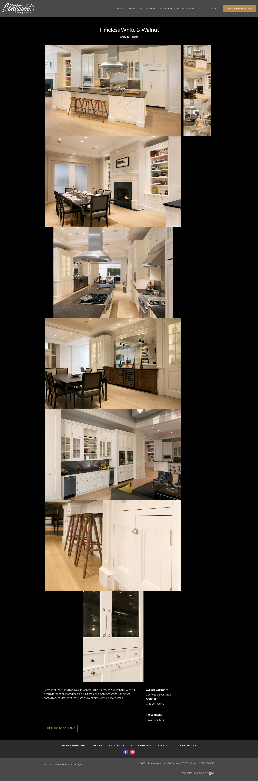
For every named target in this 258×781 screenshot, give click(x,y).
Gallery (150, 8)
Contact (214, 8)
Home (120, 8)
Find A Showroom (239, 8)
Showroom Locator (74, 745)
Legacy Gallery (165, 745)
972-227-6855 (206, 763)
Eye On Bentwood (140, 745)
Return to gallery (61, 728)
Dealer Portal (116, 745)
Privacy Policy (187, 745)
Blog (201, 8)
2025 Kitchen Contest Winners (177, 8)
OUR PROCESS (135, 8)
